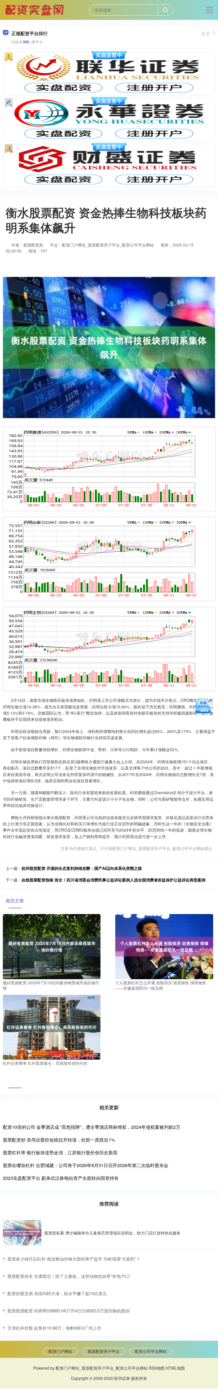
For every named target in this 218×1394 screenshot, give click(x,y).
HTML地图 (175, 1368)
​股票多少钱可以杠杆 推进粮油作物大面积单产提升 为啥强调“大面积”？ (73, 1259)
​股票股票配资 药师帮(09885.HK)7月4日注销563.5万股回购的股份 (68, 1311)
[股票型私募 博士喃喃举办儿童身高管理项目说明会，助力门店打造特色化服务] (22, 1233)
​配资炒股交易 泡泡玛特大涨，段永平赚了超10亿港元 (57, 1293)
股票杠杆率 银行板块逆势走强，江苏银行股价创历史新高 (60, 1152)
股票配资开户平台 (104, 1351)
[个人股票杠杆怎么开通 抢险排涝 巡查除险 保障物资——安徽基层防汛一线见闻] (164, 946)
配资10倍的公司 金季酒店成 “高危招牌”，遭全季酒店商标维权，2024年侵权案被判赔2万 (91, 1127)
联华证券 (122, 1378)
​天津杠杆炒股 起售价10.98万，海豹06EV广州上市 (54, 1328)
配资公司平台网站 (151, 1351)
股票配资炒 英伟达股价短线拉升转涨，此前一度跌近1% (59, 1139)
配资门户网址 (60, 1351)
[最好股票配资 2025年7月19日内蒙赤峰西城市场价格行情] (51, 946)
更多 (205, 33)
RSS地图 (157, 1368)
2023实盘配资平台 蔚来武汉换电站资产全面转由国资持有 (61, 1178)
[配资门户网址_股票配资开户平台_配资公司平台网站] (35, 9)
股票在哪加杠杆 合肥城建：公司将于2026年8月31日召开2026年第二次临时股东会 (85, 1165)
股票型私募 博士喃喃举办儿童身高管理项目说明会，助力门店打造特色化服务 (112, 1233)
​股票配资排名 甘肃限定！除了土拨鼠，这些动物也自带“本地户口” (69, 1276)
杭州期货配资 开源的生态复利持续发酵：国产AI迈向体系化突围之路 (82, 868)
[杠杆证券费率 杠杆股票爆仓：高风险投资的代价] (51, 1026)
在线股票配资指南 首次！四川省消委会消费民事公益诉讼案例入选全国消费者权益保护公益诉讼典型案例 (114, 880)
